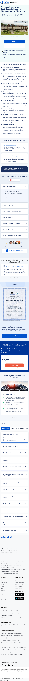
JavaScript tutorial (4, 647)
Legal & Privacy (14, 662)
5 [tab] (14, 277)
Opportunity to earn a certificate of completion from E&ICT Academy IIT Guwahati (15, 69)
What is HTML (10, 635)
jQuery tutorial (12, 647)
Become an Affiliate (19, 584)
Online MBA (3, 615)
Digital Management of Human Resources (11, 211)
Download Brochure (13, 46)
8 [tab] (18, 277)
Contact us (3, 586)
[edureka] (5, 2)
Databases (21, 617)
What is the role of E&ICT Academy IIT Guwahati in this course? (13, 459)
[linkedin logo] (9, 665)
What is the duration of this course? (10, 446)
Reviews (2, 584)
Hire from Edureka (19, 588)
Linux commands (10, 645)
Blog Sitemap (3, 594)
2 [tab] (10, 277)
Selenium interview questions (15, 633)
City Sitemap (3, 597)
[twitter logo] (5, 665)
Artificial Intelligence (5, 610)
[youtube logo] (12, 665)
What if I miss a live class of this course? (11, 503)
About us (3, 580)
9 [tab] (20, 277)
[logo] (6, 537)
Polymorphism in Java (5, 642)
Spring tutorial (23, 638)
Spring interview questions (16, 642)
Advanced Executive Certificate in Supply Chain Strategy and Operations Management (13, 625)
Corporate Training (5, 599)
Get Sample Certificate (14, 336)
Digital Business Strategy (7, 229)
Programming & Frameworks (19, 613)
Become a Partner (18, 586)
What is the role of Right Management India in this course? (13, 467)
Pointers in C (3, 645)
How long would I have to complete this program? (13, 516)
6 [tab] (16, 277)
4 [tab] (13, 277)
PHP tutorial (3, 638)
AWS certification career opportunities (15, 654)
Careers (16, 580)
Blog (2, 588)
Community (3, 590)
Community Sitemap (5, 596)
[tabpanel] (14, 270)
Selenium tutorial (4, 633)
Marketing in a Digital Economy (9, 205)
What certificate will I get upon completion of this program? (13, 496)
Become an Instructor (19, 582)
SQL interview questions (21, 647)
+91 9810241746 (15, 250)
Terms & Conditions (5, 662)
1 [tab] (9, 277)
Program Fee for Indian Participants (11, 348)
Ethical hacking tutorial (16, 652)
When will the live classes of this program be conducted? (12, 482)
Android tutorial (19, 645)
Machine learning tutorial (13, 649)
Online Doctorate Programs (6, 613)
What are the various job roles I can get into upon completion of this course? (13, 523)
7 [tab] (17, 277)
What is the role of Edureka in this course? (12, 452)
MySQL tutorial (4, 649)
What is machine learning (6, 652)
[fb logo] (2, 665)
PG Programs (13, 610)
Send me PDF (16, 180)
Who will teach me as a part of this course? (12, 510)
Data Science (9, 615)
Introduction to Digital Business (9, 186)
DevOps (18, 610)
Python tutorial (22, 649)
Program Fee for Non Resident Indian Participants (11, 351)
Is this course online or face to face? (10, 434)
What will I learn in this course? (9, 530)
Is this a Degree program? (8, 489)
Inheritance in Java (15, 640)
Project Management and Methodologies (9, 617)
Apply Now (14, 41)
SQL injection (3, 654)
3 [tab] (11, 277)
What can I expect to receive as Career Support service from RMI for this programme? (13, 475)
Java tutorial (3, 635)
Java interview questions (19, 635)
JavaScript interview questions (13, 638)
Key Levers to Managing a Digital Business (11, 235)
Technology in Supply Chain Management (11, 223)
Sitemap (2, 592)
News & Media (4, 582)
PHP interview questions (5, 640)
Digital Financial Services (7, 217)
